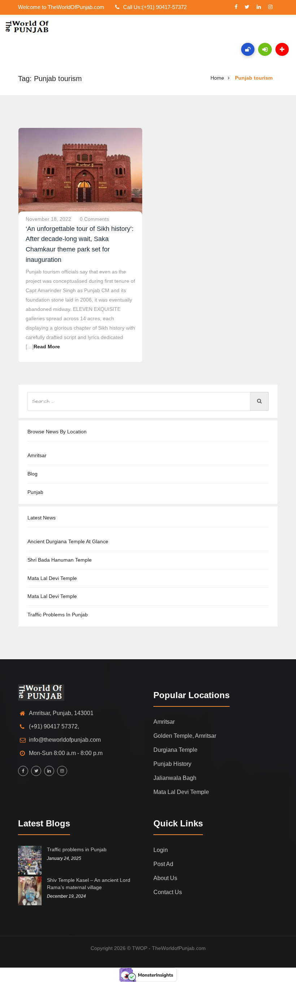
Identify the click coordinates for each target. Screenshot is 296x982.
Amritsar (37, 455)
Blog (32, 474)
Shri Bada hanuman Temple (59, 560)
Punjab (35, 492)
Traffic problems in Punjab (57, 614)
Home (217, 78)
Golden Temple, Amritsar (184, 736)
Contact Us (167, 892)
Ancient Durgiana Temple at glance (67, 541)
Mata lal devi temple (52, 578)
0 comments (94, 219)
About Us (165, 878)
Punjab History (172, 764)
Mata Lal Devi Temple (52, 596)
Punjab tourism (254, 78)
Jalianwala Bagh (174, 778)
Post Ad (163, 864)
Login (160, 850)
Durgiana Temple (175, 750)
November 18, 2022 (48, 219)
